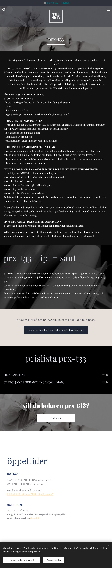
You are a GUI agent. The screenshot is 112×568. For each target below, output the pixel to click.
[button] (4, 9)
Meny (108, 9)
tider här (35, 518)
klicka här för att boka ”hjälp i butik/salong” (30, 494)
